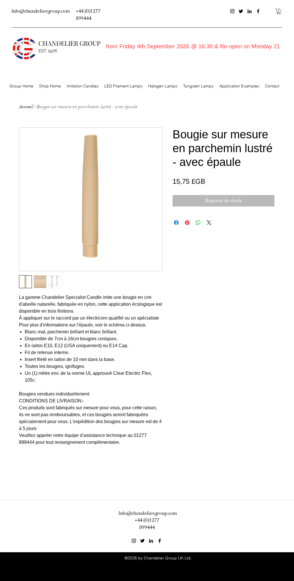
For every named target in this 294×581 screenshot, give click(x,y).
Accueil (26, 107)
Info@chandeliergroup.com (40, 11)
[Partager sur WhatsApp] (198, 222)
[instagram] (232, 11)
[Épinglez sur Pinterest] (187, 222)
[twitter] (241, 11)
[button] (278, 11)
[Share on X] (209, 222)
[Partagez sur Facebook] (176, 222)
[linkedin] (249, 11)
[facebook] (258, 11)
